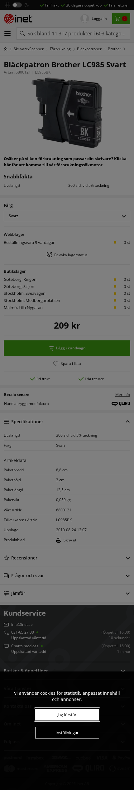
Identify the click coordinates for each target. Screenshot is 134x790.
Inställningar (67, 732)
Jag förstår (67, 714)
